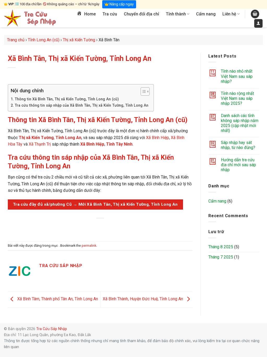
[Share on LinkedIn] (119, 227)
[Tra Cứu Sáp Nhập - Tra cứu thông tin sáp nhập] (30, 18)
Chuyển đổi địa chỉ (141, 13)
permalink (89, 245)
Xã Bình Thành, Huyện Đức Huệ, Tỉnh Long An (143, 299)
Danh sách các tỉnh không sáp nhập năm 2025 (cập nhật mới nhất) (239, 123)
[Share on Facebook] (81, 227)
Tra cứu (109, 13)
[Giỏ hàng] (255, 14)
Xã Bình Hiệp (157, 137)
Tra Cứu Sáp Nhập (51, 329)
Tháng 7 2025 (220, 257)
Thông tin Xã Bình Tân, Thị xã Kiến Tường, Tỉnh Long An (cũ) (67, 99)
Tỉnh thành (176, 13)
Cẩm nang (206, 13)
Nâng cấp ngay (121, 4)
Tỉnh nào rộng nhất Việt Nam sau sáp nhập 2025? (237, 98)
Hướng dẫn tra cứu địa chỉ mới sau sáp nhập (238, 164)
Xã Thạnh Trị (40, 144)
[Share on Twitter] (91, 227)
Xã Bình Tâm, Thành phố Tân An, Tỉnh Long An (57, 299)
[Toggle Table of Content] (142, 91)
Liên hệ (229, 13)
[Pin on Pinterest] (109, 227)
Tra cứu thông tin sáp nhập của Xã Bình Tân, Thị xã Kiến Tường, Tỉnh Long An (81, 105)
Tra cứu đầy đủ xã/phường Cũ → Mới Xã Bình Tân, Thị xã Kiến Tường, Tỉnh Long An (95, 204)
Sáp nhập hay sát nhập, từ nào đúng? (238, 145)
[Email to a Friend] (100, 227)
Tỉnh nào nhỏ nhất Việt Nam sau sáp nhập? (237, 76)
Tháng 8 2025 (220, 246)
